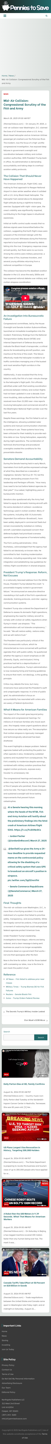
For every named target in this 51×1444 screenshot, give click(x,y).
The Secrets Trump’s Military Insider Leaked (25, 1011)
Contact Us (7, 1369)
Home (4, 1331)
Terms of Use (7, 1374)
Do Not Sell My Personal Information (18, 1378)
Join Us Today (8, 1349)
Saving (5, 1340)
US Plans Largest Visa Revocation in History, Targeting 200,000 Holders (22, 1149)
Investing (6, 1344)
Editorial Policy (8, 1392)
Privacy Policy (8, 1365)
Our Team (6, 1387)
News (6, 94)
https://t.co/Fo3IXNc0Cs (27, 829)
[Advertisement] (25, 46)
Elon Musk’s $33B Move (34, 1020)
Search (7, 1031)
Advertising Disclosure (12, 1383)
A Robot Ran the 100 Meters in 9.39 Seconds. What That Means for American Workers (24, 1216)
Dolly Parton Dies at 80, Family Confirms (24, 1083)
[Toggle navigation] (5, 16)
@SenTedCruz (15, 848)
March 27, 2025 (38, 840)
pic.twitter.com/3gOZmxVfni (23, 880)
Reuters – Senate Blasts (17, 994)
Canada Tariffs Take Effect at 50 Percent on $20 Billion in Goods (24, 1284)
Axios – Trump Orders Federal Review (22, 998)
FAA (29, 994)
